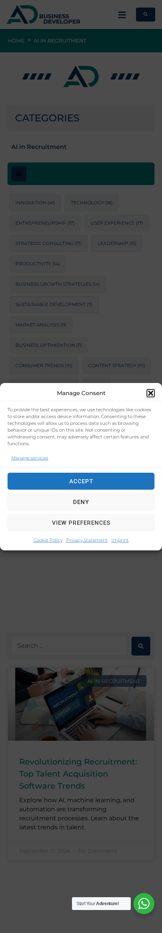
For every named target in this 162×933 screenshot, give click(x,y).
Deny (81, 502)
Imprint (120, 540)
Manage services (29, 457)
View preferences (81, 522)
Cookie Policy (48, 540)
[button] (150, 393)
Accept (81, 481)
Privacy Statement (87, 540)
